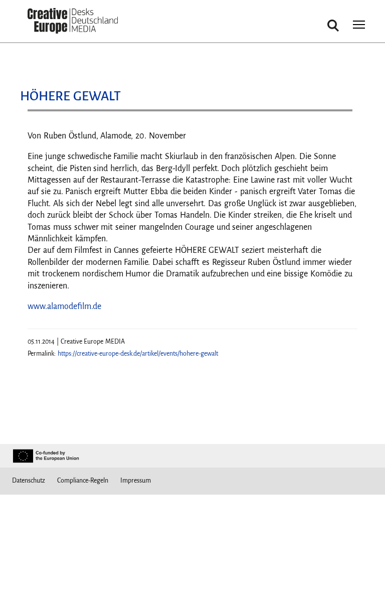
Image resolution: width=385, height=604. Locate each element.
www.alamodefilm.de (64, 306)
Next (340, 114)
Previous (45, 114)
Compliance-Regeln (82, 480)
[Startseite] (73, 21)
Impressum (135, 480)
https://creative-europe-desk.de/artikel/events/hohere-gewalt (138, 353)
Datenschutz (28, 480)
